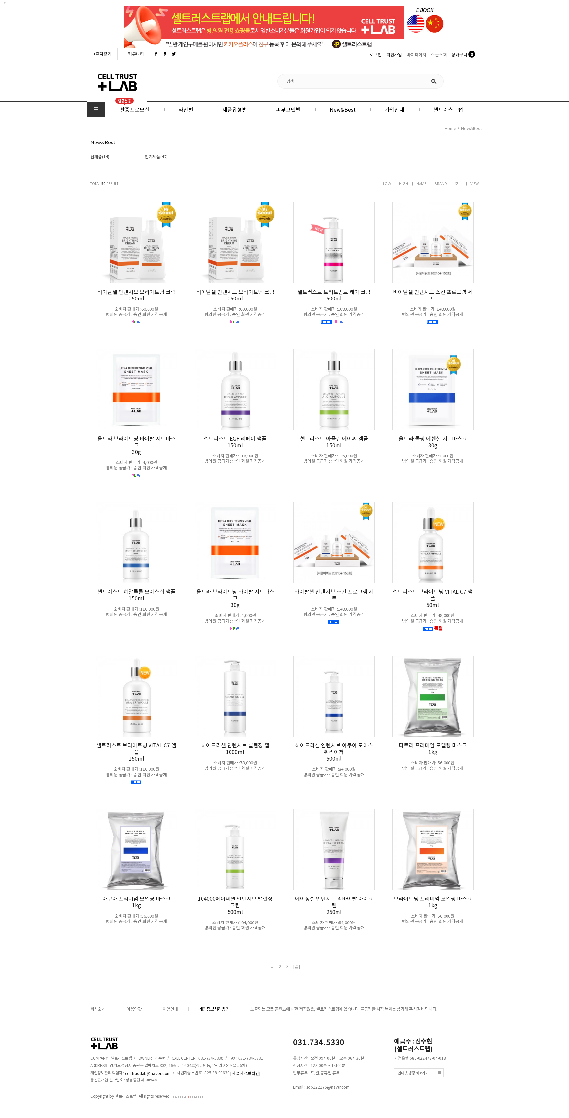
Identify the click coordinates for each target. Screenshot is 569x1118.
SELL (458, 183)
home (450, 128)
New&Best (471, 128)
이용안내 (170, 1009)
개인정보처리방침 (214, 1009)
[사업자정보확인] (245, 1073)
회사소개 (97, 1009)
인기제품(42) (156, 156)
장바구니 (459, 54)
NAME (421, 183)
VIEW (474, 183)
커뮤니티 (136, 54)
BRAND (441, 183)
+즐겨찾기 (102, 54)
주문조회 (439, 54)
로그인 (376, 54)
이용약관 (134, 1009)
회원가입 (394, 54)
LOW (387, 183)
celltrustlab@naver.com (148, 1073)
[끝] (296, 966)
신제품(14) (99, 156)
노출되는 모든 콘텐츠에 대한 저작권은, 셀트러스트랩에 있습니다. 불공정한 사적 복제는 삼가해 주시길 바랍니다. (343, 1009)
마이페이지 (416, 54)
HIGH (403, 183)
